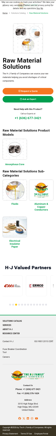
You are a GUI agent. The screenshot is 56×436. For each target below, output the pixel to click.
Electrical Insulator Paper (14, 243)
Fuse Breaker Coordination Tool (15, 350)
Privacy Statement (10, 434)
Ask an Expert (29, 99)
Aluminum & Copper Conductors (41, 206)
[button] (10, 305)
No (42, 8)
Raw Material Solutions (38, 13)
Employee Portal (41, 434)
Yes (38, 8)
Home (5, 13)
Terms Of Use (26, 434)
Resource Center (11, 333)
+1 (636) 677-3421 (28, 118)
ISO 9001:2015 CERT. (43, 341)
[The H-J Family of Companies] (28, 375)
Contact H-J (8, 341)
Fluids (14, 203)
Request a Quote (29, 91)
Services (7, 325)
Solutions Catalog (18, 13)
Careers (6, 357)
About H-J (8, 329)
